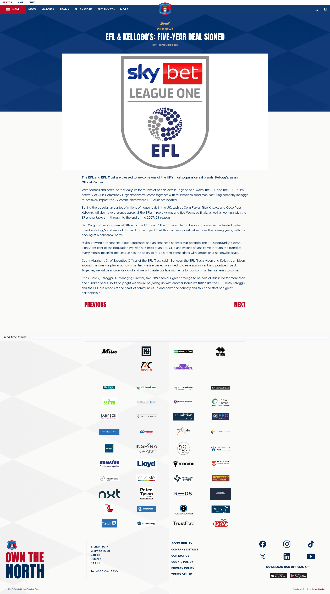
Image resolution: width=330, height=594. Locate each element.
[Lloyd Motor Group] (146, 464)
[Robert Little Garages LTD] (109, 509)
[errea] (220, 351)
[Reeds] (183, 493)
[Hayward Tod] (109, 448)
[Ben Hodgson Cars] (220, 388)
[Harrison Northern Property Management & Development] (220, 432)
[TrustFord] (183, 523)
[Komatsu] (109, 463)
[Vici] (220, 523)
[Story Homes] (220, 509)
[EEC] (220, 416)
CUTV (32, 2)
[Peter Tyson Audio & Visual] (146, 494)
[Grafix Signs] (183, 432)
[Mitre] (109, 351)
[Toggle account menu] (325, 9)
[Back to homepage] (165, 8)
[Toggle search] (316, 9)
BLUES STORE (83, 9)
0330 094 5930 (104, 571)
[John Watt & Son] (183, 448)
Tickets (7, 2)
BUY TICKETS (106, 9)
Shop (20, 2)
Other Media (318, 589)
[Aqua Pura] (109, 388)
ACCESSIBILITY (181, 543)
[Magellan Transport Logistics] (220, 464)
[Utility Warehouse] (183, 366)
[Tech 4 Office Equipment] (109, 523)
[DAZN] (146, 351)
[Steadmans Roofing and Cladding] (146, 509)
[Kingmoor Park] (220, 448)
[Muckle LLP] (146, 478)
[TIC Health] (146, 367)
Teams (64, 9)
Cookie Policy (182, 562)
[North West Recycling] (183, 478)
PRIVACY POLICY (183, 568)
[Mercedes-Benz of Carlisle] (109, 478)
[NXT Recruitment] (109, 493)
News (32, 9)
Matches (48, 9)
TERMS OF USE (181, 574)
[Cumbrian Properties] (183, 416)
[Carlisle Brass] (146, 416)
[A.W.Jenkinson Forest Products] (183, 388)
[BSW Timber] (220, 402)
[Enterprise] (183, 351)
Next (240, 304)
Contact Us (180, 556)
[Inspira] (146, 448)
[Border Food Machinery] (183, 402)
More (124, 9)
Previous (95, 304)
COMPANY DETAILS (184, 549)
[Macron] (183, 464)
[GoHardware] (146, 432)
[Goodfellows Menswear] (109, 432)
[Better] (109, 402)
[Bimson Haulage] (146, 402)
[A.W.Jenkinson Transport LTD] (146, 388)
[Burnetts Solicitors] (109, 416)
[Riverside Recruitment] (220, 494)
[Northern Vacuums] (220, 478)
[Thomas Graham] (146, 523)
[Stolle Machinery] (183, 509)
